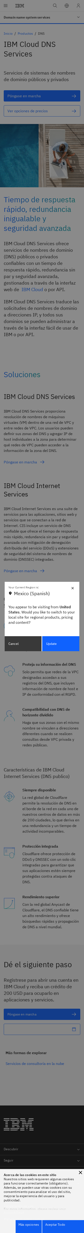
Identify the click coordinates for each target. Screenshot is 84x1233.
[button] (80, 1172)
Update (51, 644)
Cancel (13, 644)
